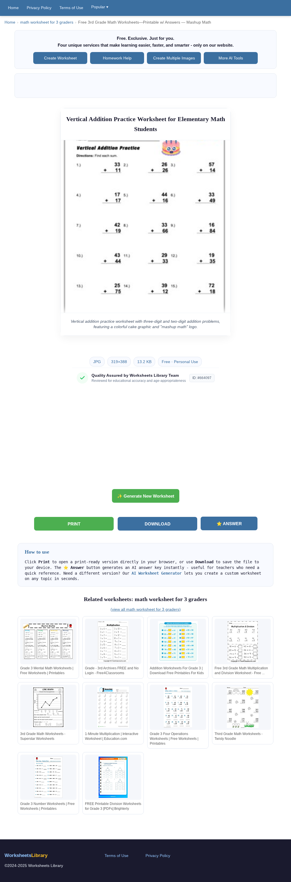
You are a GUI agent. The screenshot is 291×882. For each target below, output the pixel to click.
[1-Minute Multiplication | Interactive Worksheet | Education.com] (113, 707)
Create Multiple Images (174, 58)
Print (74, 523)
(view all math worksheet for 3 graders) (146, 609)
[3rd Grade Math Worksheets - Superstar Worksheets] (48, 707)
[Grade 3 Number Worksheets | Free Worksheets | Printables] (48, 777)
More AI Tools (231, 58)
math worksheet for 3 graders (46, 22)
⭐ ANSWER (229, 523)
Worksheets (26, 855)
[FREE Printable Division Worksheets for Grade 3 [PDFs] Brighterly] (113, 777)
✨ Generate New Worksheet (145, 496)
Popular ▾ (99, 7)
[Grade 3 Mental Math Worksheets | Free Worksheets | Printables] (48, 641)
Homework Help (117, 58)
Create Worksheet (60, 58)
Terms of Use (71, 7)
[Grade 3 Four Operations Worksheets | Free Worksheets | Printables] (177, 707)
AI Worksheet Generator (157, 573)
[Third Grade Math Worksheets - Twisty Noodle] (242, 707)
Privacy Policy (39, 7)
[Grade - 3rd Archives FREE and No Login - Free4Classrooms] (113, 641)
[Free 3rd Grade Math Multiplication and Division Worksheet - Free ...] (242, 641)
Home (13, 7)
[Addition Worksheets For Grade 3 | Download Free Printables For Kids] (177, 641)
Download (158, 523)
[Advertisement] (145, 438)
